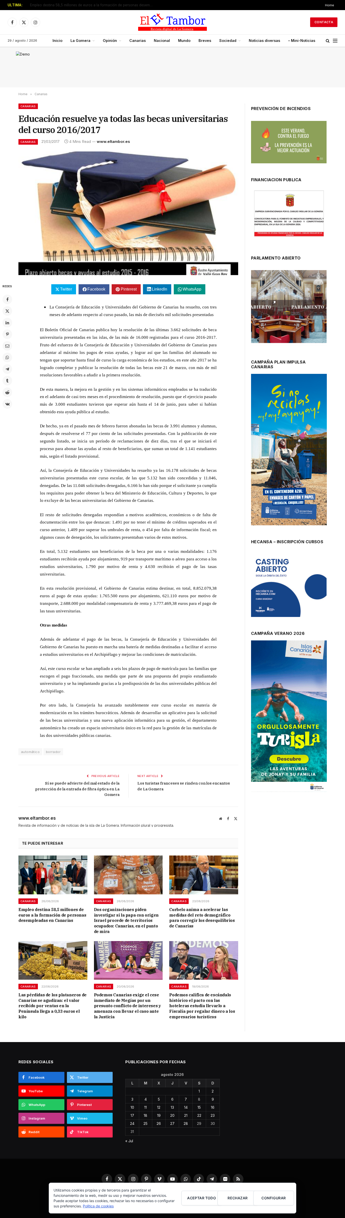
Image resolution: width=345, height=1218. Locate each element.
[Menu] (335, 40)
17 (132, 1115)
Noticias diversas (264, 40)
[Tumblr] (7, 380)
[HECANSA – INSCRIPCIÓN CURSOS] (289, 585)
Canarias (137, 40)
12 (158, 1107)
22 (199, 1115)
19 (159, 1115)
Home (329, 5)
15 (199, 1107)
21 (185, 1115)
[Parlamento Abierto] (289, 308)
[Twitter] (7, 311)
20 (172, 1115)
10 (132, 1107)
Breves (205, 40)
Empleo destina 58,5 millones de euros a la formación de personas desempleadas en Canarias (93, 5)
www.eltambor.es (113, 141)
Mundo (184, 40)
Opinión (110, 40)
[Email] (7, 346)
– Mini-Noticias (301, 40)
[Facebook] (7, 299)
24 (132, 1123)
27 (172, 1123)
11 (145, 1107)
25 (145, 1123)
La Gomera (80, 40)
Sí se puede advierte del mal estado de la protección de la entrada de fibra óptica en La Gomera (77, 789)
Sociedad (227, 40)
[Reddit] (7, 392)
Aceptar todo (201, 1198)
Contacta (323, 22)
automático (30, 752)
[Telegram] (7, 369)
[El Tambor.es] (172, 22)
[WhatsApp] (7, 357)
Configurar (273, 1198)
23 (213, 1115)
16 (212, 1107)
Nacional (162, 40)
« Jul (129, 1141)
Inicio (57, 40)
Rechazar (238, 1198)
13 (172, 1107)
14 (186, 1107)
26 (159, 1123)
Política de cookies (98, 1206)
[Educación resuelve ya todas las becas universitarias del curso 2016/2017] (128, 213)
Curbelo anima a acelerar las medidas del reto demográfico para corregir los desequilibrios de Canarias (202, 917)
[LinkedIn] (7, 322)
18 (145, 1115)
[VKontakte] (7, 404)
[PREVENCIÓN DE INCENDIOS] (289, 142)
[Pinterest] (7, 334)
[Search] (328, 40)
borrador (53, 752)
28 (186, 1123)
